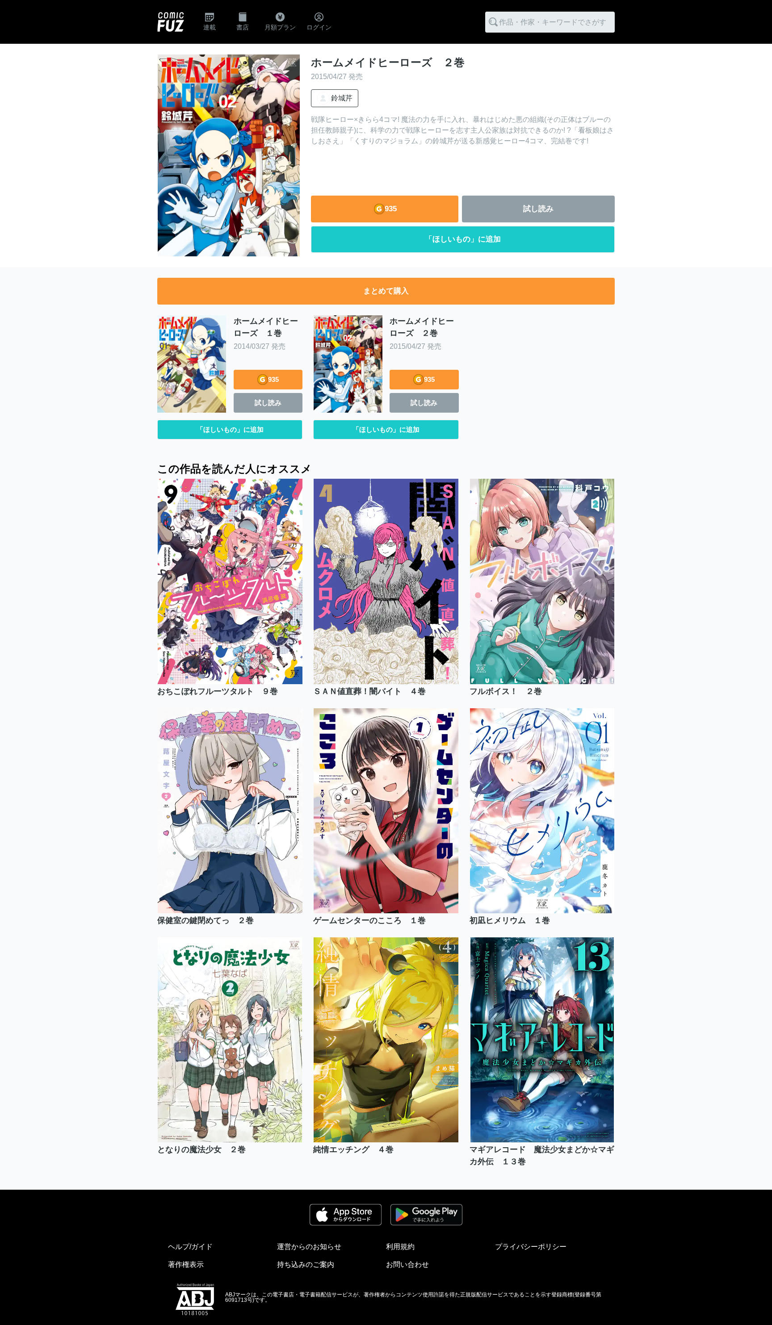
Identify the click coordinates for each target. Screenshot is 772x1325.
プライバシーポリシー (530, 1246)
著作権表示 (186, 1264)
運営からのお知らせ (309, 1246)
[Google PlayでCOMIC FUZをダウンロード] (426, 1215)
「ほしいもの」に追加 (463, 239)
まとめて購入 (386, 291)
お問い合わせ (407, 1264)
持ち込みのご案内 (305, 1264)
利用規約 (400, 1246)
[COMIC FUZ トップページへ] (170, 21)
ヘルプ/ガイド (190, 1246)
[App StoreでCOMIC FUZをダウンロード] (346, 1214)
